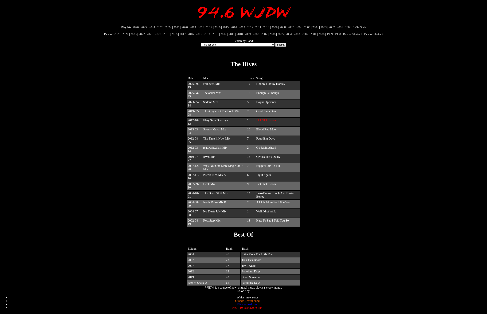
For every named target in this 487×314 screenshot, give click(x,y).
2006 (299, 27)
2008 (283, 27)
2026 (136, 27)
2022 (168, 27)
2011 (258, 27)
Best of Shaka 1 (352, 34)
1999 (356, 27)
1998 (338, 34)
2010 (266, 27)
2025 (144, 27)
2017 (209, 27)
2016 (217, 27)
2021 (176, 27)
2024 (152, 27)
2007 (291, 27)
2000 (348, 27)
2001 (340, 27)
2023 (160, 27)
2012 (250, 27)
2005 (307, 27)
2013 (242, 27)
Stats (363, 27)
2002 (332, 27)
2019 (193, 27)
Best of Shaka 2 (373, 34)
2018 (201, 27)
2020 (185, 27)
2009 (274, 27)
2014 (234, 27)
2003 (324, 27)
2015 (226, 27)
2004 (315, 27)
